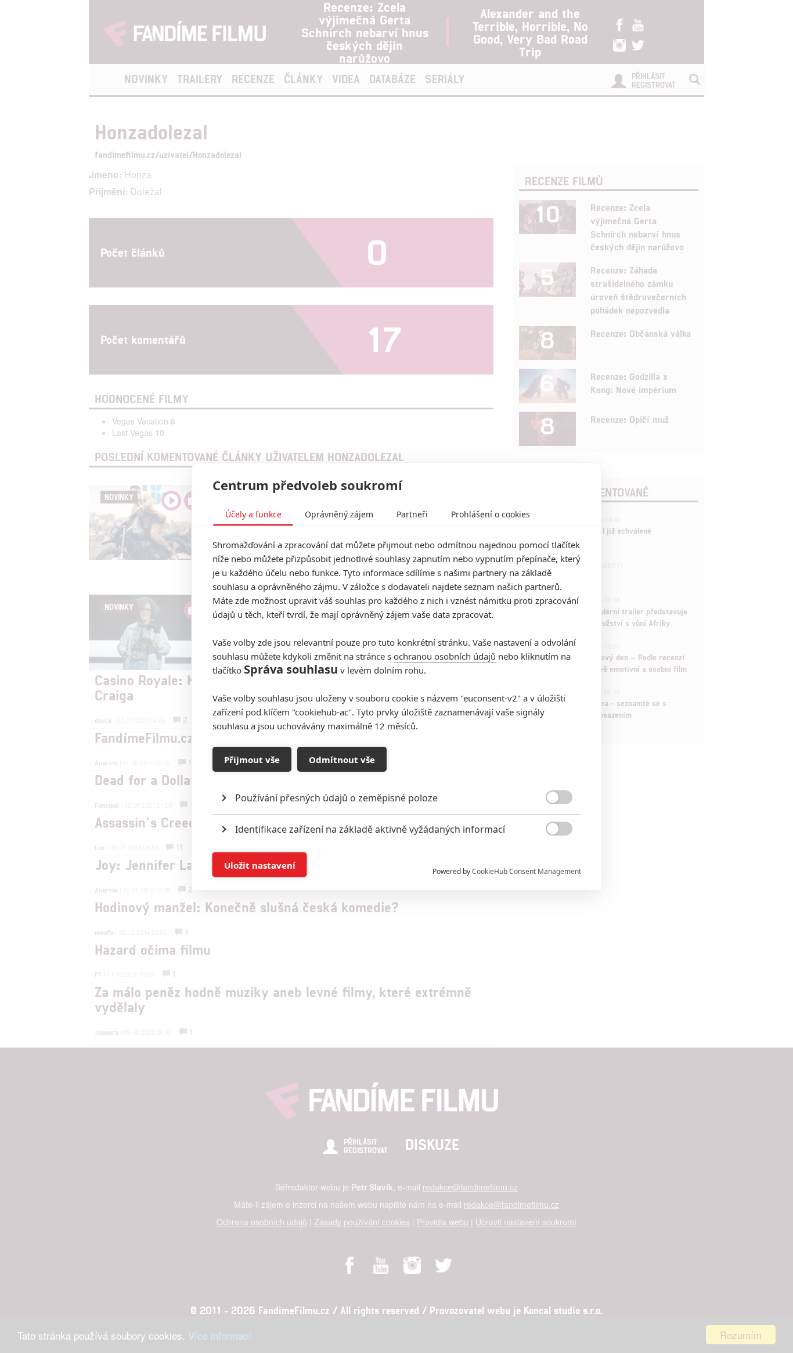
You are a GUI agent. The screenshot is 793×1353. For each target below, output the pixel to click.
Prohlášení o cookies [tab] (490, 514)
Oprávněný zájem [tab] (339, 514)
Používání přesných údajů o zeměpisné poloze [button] (336, 797)
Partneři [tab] (412, 514)
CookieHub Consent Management (526, 871)
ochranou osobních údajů (445, 656)
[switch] (549, 859)
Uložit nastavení (259, 864)
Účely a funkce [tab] (253, 514)
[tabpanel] (396, 771)
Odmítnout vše (342, 759)
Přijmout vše (252, 759)
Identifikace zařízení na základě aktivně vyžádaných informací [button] (370, 829)
